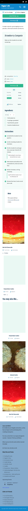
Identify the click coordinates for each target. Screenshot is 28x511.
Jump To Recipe (13, 16)
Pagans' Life (5, 6)
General (11, 79)
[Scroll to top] (25, 508)
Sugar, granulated (12, 120)
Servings (7, 114)
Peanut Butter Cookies (14, 336)
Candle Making (7, 462)
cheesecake (10, 200)
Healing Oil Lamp (8, 456)
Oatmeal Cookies (14, 375)
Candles (6, 466)
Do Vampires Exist (8, 460)
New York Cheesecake (14, 414)
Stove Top (16, 76)
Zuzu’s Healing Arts (8, 504)
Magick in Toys (7, 458)
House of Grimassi (8, 499)
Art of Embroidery (8, 495)
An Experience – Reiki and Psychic (12, 474)
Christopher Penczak (9, 497)
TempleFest (10, 484)
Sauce (11, 81)
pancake (17, 200)
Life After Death (8, 464)
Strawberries (11, 118)
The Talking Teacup (8, 502)
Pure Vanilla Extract (13, 125)
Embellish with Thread (9, 476)
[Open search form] (20, 7)
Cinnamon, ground (12, 123)
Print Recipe (13, 20)
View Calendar (6, 487)
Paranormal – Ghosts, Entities (11, 468)
